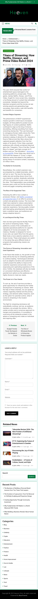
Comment (8, 359)
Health (6, 555)
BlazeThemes (23, 595)
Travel (5, 586)
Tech (5, 582)
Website (7, 397)
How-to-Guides (8, 563)
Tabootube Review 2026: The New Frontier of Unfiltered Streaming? (23, 432)
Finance (6, 552)
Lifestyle (6, 571)
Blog (5, 525)
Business (6, 528)
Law (5, 567)
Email (7, 389)
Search (5, 473)
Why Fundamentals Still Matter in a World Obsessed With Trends (18, 2)
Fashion (6, 548)
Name (7, 382)
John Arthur (8, 65)
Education (7, 540)
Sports (6, 578)
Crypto (6, 536)
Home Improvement (10, 559)
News (5, 574)
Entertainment (9, 51)
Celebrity (6, 532)
